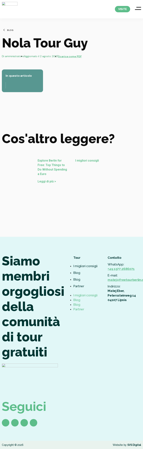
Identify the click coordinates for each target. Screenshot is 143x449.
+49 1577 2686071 (121, 269)
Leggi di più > (47, 181)
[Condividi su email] (14, 55)
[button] (88, 291)
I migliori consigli (85, 266)
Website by (127, 444)
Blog (76, 273)
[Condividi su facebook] (2, 55)
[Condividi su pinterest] (10, 55)
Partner (78, 286)
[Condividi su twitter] (6, 55)
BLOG (10, 30)
